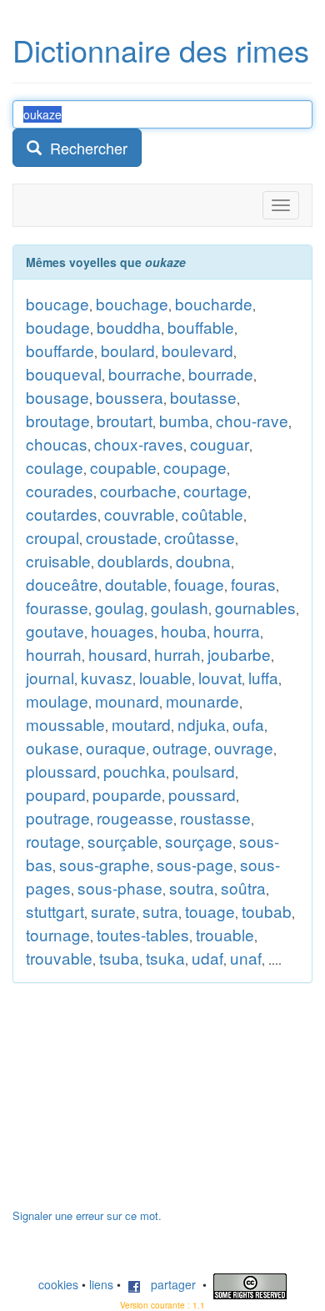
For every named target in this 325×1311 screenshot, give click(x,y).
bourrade (220, 373)
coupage (195, 467)
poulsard (203, 770)
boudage (58, 326)
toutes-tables (143, 934)
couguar (219, 443)
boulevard (197, 350)
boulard (128, 350)
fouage (199, 583)
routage (53, 840)
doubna (203, 560)
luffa (263, 677)
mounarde (202, 700)
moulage (57, 700)
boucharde (213, 303)
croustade (122, 537)
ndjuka (202, 724)
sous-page (195, 864)
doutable (136, 583)
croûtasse (199, 537)
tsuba (119, 957)
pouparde (127, 794)
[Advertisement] (137, 1104)
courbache (138, 490)
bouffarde (60, 350)
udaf (207, 957)
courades (59, 490)
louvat (220, 677)
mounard (127, 700)
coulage (54, 467)
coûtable (212, 513)
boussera (129, 397)
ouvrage (243, 747)
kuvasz (106, 677)
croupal (52, 537)
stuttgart (55, 911)
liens (101, 1284)
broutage (58, 420)
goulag (119, 607)
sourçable (123, 840)
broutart (124, 420)
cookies (58, 1284)
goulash (179, 607)
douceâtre (62, 583)
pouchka (134, 770)
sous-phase (120, 887)
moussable (65, 724)
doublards (133, 560)
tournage (58, 934)
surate (113, 911)
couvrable (139, 513)
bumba (184, 420)
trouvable (59, 957)
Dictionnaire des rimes (160, 49)
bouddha (129, 326)
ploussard (61, 770)
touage (210, 911)
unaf (246, 957)
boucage (57, 303)
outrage (180, 747)
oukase (52, 747)
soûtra (243, 887)
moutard (141, 724)
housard (118, 654)
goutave (55, 630)
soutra (191, 887)
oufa (248, 724)
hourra (236, 630)
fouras (253, 583)
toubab (267, 911)
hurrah (177, 654)
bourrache (145, 373)
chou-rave (252, 420)
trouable (225, 934)
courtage (215, 490)
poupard (56, 794)
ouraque (116, 747)
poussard (202, 794)
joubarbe (239, 654)
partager (168, 1284)
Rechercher (85, 148)
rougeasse (135, 817)
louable (165, 677)
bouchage (132, 303)
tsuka (165, 957)
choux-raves (138, 443)
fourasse (57, 607)
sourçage (198, 840)
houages (122, 630)
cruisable (58, 560)
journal (50, 677)
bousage (57, 397)
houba (184, 630)
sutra (160, 911)
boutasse (203, 397)
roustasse (215, 817)
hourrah (54, 654)
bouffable (201, 326)
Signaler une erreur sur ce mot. (87, 1215)
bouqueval (64, 373)
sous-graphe (104, 864)
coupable (123, 467)
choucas (57, 443)
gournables (255, 607)
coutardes (62, 513)
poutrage (58, 817)
